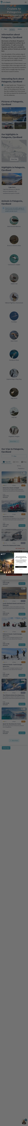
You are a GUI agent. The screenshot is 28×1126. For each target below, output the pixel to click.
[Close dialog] (27, 553)
